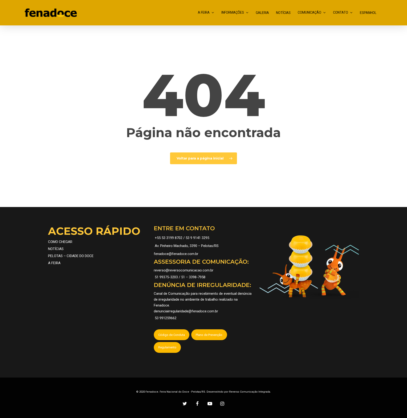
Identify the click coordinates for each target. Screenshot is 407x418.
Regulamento (167, 347)
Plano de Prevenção (209, 335)
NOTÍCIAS (283, 13)
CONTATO (340, 12)
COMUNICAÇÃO (309, 12)
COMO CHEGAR (60, 242)
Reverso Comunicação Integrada (249, 391)
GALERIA (262, 13)
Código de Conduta (171, 335)
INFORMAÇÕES (232, 12)
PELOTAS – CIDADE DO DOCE (71, 256)
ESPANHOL (368, 13)
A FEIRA (204, 12)
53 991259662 (165, 318)
